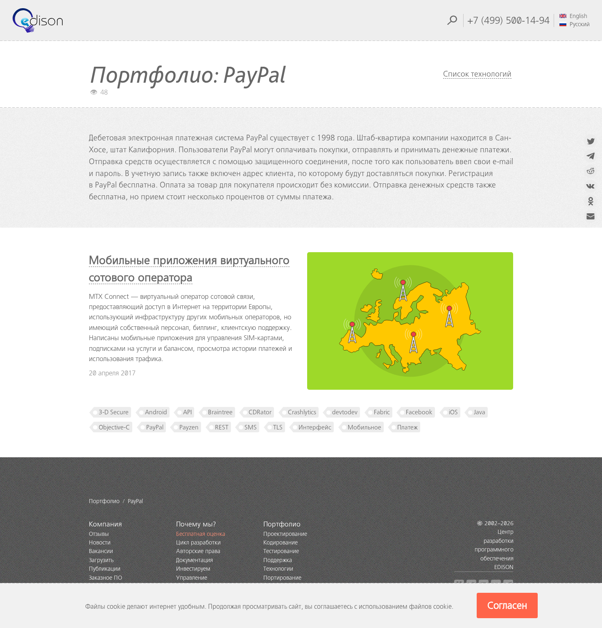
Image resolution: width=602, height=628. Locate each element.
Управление (191, 578)
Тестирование (281, 551)
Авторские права (198, 551)
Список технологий (477, 74)
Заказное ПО (105, 578)
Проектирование (285, 534)
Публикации (104, 569)
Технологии (278, 569)
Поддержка (277, 560)
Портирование (282, 578)
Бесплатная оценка (200, 534)
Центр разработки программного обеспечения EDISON (494, 549)
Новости (100, 543)
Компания (105, 524)
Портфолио (282, 524)
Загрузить (101, 560)
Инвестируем (193, 569)
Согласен (507, 605)
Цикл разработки (198, 543)
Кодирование (280, 543)
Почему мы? (196, 524)
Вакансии (101, 551)
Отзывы (99, 534)
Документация (194, 560)
